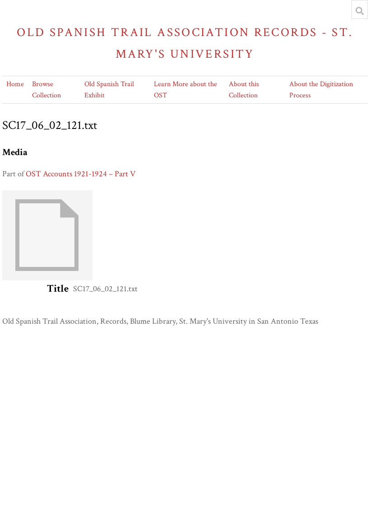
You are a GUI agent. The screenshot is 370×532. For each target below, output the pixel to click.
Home (15, 84)
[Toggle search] (360, 11)
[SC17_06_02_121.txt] (47, 278)
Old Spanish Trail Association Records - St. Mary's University (185, 43)
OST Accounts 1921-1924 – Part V (80, 174)
